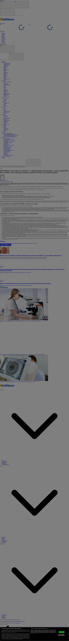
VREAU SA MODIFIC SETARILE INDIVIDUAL (61, 635)
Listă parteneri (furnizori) (34, 633)
